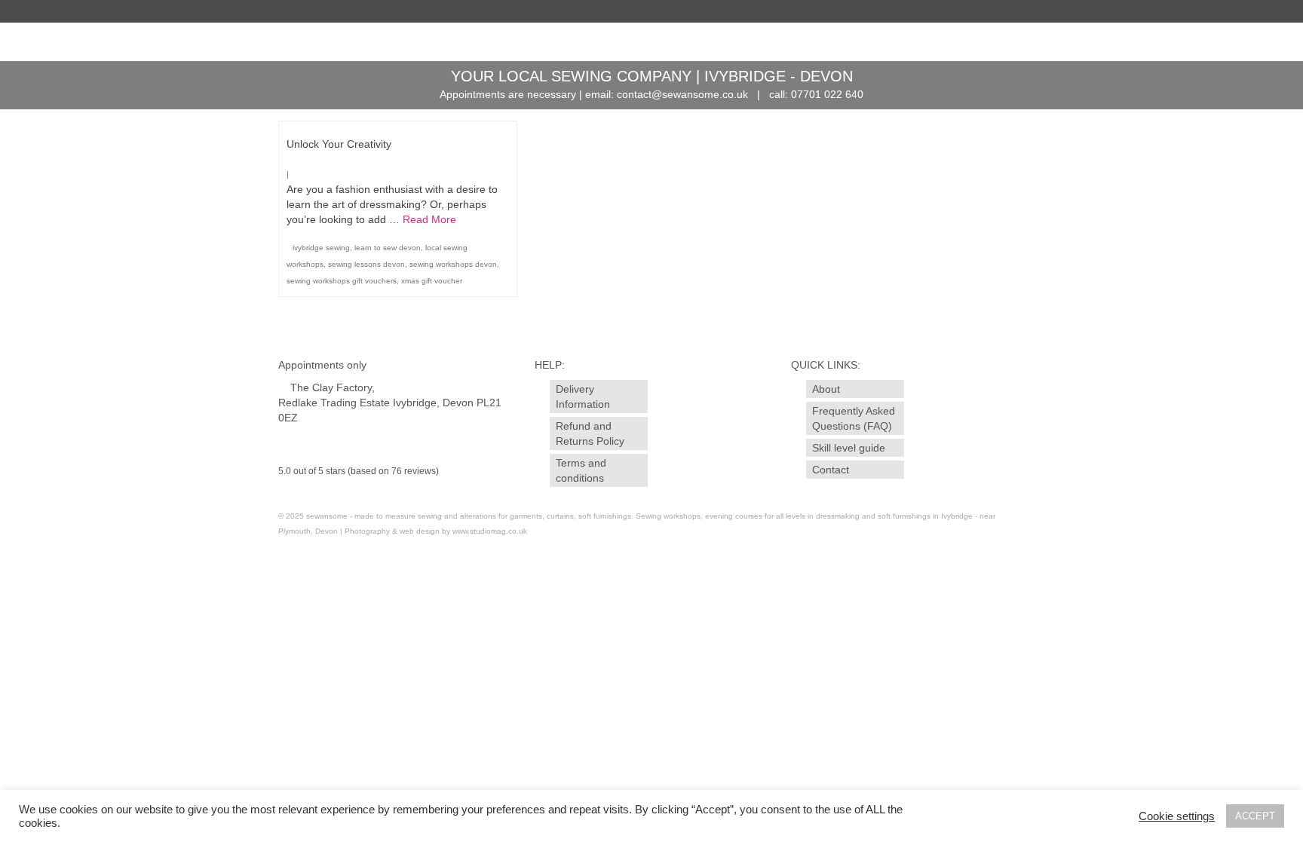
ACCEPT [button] (1255, 816)
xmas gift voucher (431, 281)
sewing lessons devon (366, 264)
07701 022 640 (827, 94)
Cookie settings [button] (1177, 816)
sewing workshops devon (453, 264)
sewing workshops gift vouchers (342, 281)
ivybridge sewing (321, 247)
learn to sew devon (387, 247)
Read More (429, 219)
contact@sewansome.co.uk (682, 94)
